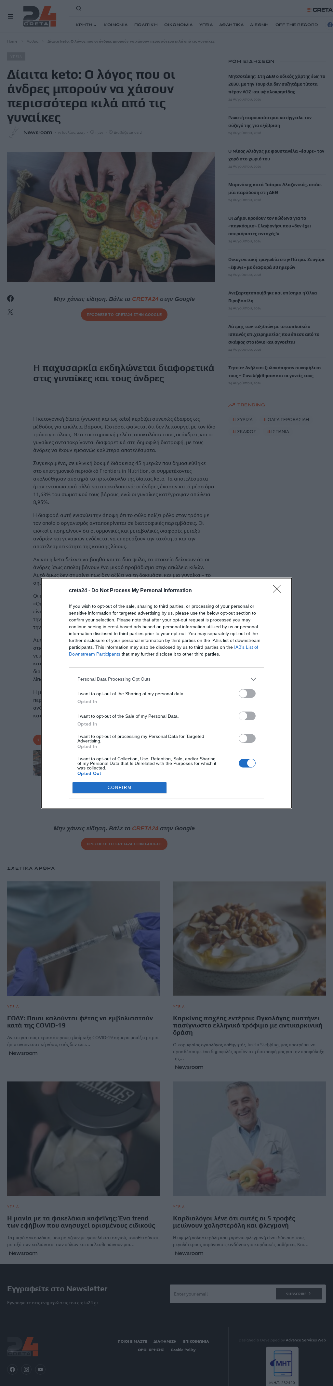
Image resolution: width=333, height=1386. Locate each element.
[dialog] (166, 693)
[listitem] (166, 679)
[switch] (247, 693)
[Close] (279, 591)
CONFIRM (120, 787)
